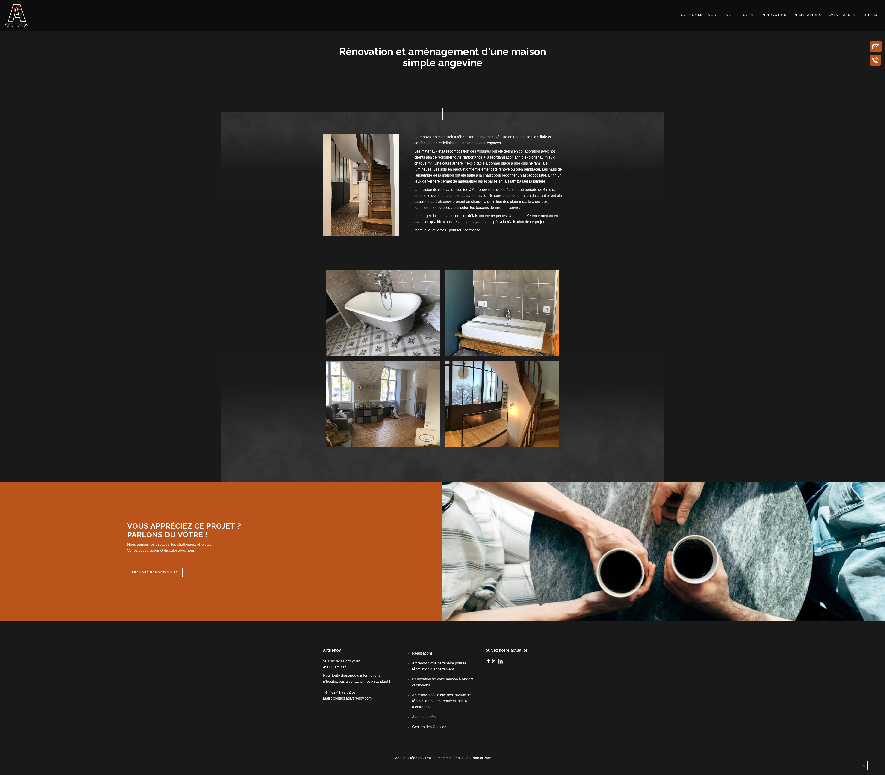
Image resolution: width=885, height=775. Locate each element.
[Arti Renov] (17, 15)
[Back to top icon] (863, 765)
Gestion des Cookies (429, 727)
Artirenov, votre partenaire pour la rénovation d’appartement (439, 666)
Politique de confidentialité (447, 758)
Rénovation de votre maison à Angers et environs (442, 682)
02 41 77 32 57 (343, 692)
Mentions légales (408, 758)
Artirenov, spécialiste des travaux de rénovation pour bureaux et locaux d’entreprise (441, 701)
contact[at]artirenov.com (352, 698)
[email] (876, 46)
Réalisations (422, 653)
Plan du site (481, 758)
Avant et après (424, 717)
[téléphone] (875, 60)
